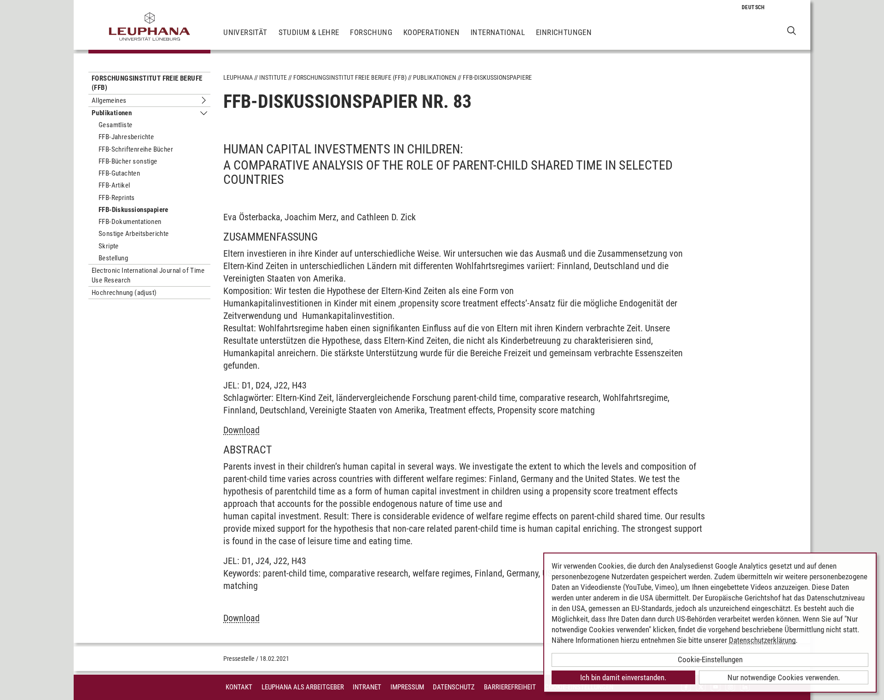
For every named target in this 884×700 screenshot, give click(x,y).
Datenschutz (454, 687)
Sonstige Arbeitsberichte (134, 233)
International (498, 32)
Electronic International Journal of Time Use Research (148, 275)
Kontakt (239, 687)
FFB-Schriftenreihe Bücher (136, 149)
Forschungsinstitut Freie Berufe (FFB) (147, 83)
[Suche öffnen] (791, 30)
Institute (273, 77)
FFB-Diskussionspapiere (134, 210)
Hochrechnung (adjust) (124, 292)
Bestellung (113, 258)
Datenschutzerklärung (762, 640)
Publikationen (112, 113)
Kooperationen (431, 32)
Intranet (367, 687)
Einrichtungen (564, 32)
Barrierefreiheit (510, 687)
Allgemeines (109, 100)
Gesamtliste (115, 125)
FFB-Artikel (114, 185)
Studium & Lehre (309, 32)
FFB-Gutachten (119, 173)
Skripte (109, 246)
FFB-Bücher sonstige (128, 161)
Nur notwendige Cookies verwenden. (783, 677)
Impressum (407, 687)
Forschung (371, 32)
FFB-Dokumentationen (130, 222)
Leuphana (238, 77)
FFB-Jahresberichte (126, 137)
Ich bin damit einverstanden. (623, 677)
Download (241, 429)
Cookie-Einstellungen (710, 659)
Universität (245, 32)
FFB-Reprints (117, 198)
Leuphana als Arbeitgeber (303, 687)
